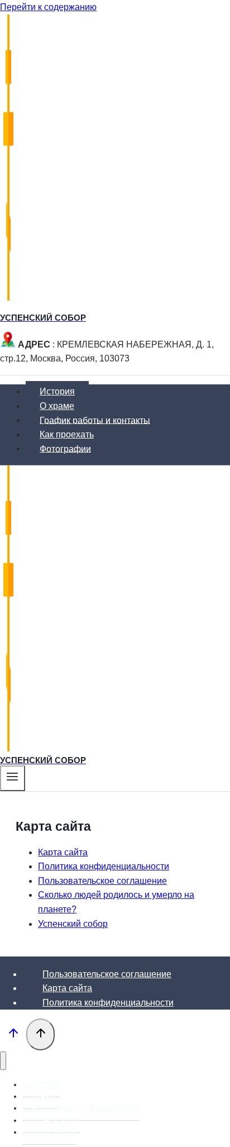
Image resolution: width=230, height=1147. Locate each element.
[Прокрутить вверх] (13, 1035)
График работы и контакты (95, 420)
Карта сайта (63, 852)
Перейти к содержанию (48, 7)
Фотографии (65, 448)
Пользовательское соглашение (102, 881)
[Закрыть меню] (3, 1060)
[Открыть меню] (12, 778)
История (57, 391)
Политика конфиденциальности (103, 866)
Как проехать (67, 434)
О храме (57, 406)
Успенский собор (73, 924)
